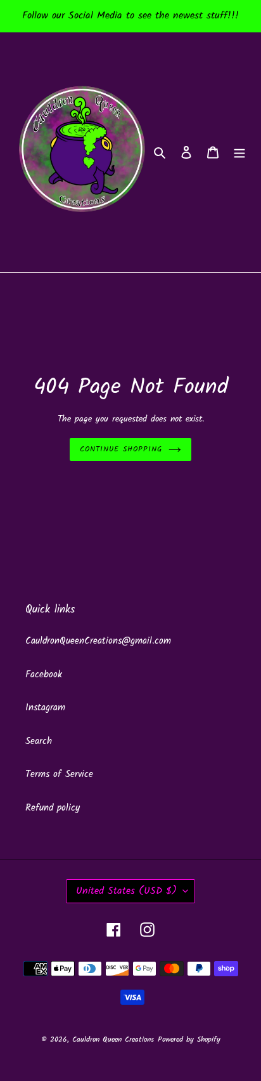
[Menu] (239, 152)
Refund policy (52, 808)
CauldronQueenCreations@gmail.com (98, 641)
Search (38, 741)
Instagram (45, 707)
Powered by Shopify (189, 1039)
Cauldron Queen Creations (113, 1039)
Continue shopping (121, 449)
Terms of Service (59, 774)
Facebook (43, 674)
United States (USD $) (126, 891)
